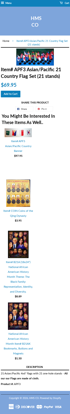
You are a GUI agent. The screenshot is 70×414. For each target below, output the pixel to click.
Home (6, 41)
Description (34, 367)
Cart (66, 3)
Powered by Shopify (50, 398)
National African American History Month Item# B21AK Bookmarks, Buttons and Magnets (18, 344)
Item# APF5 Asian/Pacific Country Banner (18, 146)
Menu (8, 3)
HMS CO (35, 21)
